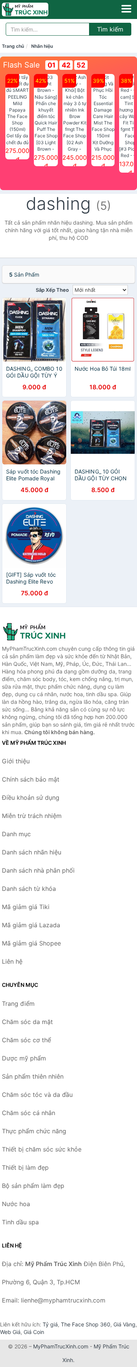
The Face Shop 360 (85, 1324)
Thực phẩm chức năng (34, 1131)
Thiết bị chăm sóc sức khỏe (41, 1149)
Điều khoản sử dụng (30, 797)
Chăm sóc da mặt (27, 1022)
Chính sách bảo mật (30, 779)
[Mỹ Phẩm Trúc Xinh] (40, 631)
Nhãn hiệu (42, 46)
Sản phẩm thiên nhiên (33, 1076)
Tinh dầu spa (20, 1222)
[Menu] (126, 8)
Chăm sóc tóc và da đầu (37, 1094)
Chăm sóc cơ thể (26, 1040)
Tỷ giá (50, 1324)
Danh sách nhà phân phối (38, 870)
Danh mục (16, 834)
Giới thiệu (16, 761)
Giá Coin (34, 1332)
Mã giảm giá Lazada (31, 925)
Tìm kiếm (110, 29)
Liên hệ (12, 961)
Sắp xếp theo (52, 290)
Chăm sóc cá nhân (28, 1113)
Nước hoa (16, 1204)
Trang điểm (18, 1003)
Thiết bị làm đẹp (25, 1167)
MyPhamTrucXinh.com (60, 1346)
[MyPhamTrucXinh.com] (34, 9)
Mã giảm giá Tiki (25, 907)
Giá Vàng (124, 1324)
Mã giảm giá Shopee (31, 943)
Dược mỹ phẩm (24, 1058)
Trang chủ (13, 46)
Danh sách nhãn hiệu (31, 852)
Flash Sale (21, 64)
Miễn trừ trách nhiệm (32, 816)
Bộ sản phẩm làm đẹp (33, 1185)
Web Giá (10, 1332)
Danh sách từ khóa (29, 888)
